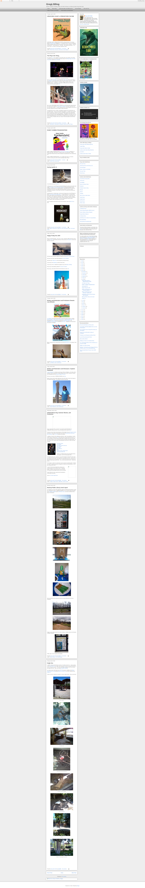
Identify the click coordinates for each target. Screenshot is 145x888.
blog (65, 376)
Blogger (78, 885)
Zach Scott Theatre (69, 124)
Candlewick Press (83, 208)
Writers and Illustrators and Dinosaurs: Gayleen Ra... (87, 292)
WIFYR (61, 670)
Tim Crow (56, 434)
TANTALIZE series (62, 491)
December (84, 271)
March (83, 304)
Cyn (53, 57)
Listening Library (83, 215)
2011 (82, 309)
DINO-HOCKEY (61, 319)
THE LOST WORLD (65, 258)
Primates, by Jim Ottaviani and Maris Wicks (87, 335)
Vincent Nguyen (65, 49)
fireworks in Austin (73, 432)
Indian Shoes (82, 197)
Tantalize (81, 193)
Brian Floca (72, 201)
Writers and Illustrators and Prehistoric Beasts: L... (87, 290)
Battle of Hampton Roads (70, 256)
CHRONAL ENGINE (52, 491)
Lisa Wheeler (49, 318)
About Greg (54, 8)
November (84, 273)
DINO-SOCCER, (56, 319)
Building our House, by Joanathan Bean (87, 340)
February (84, 306)
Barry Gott (53, 320)
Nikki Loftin (65, 79)
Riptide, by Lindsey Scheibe (85, 345)
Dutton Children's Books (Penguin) (86, 212)
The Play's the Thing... (53, 55)
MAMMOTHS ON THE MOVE (52, 321)
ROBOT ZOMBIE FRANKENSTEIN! (57, 130)
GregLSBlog (52, 4)
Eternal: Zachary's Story (84, 184)
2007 (82, 316)
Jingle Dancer (82, 199)
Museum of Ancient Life (62, 671)
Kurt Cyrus (63, 321)
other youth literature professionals (86, 237)
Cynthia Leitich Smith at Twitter (85, 153)
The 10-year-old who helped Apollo (55, 194)
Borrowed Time (82, 163)
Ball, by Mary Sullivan (84, 338)
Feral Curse (82, 180)
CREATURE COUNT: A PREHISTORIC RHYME (60, 16)
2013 (82, 268)
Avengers (51, 481)
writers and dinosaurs (57, 362)
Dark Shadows (59, 446)
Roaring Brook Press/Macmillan (85, 221)
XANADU (50, 80)
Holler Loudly (82, 202)
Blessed (81, 189)
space (69, 228)
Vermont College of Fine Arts (60, 374)
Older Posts (74, 872)
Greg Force (59, 228)
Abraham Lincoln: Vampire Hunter (62, 450)
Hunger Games (55, 481)
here (70, 430)
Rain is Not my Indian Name (85, 195)
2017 (82, 262)
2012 (82, 270)
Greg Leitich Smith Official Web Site (86, 144)
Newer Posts (49, 872)
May (83, 301)
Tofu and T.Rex (82, 171)
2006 (82, 317)
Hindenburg (55, 262)
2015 (82, 265)
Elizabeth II (70, 239)
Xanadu (64, 124)
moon (62, 228)
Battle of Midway (69, 264)
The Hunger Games (60, 443)
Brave (58, 449)
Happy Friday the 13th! (53, 235)
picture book (61, 49)
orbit (68, 268)
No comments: (64, 48)
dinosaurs (56, 49)
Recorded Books (83, 219)
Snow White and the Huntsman (62, 445)
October (83, 274)
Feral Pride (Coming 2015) (85, 178)
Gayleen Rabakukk (50, 372)
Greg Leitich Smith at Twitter (85, 148)
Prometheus (59, 447)
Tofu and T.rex (86, 8)
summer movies (65, 481)
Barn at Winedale (57, 59)
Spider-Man (60, 481)
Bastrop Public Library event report (57, 487)
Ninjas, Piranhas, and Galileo (53, 10)
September (84, 276)
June (83, 300)
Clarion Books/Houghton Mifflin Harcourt (87, 210)
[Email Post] (68, 48)
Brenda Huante (52, 49)
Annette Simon (62, 151)
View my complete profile (84, 24)
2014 (82, 267)
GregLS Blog (82, 146)
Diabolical (81, 186)
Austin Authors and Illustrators (67, 10)
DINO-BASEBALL (50, 319)
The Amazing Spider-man (61, 451)
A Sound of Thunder (63, 266)
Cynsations (82, 151)
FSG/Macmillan (52, 43)
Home (48, 8)
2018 (82, 260)
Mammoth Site (67, 342)
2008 (82, 314)
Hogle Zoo (50, 663)
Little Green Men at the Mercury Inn (66, 8)
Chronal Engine (78, 8)
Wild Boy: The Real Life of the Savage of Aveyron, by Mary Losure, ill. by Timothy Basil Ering (89, 348)
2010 (82, 311)
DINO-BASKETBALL (69, 319)
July (83, 279)
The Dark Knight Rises (54, 475)
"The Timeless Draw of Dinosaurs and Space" (56, 187)
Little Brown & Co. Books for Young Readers (88, 217)
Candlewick (67, 151)
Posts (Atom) (64, 876)
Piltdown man (54, 260)
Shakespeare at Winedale (61, 106)
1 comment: (64, 159)
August (83, 277)
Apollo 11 (51, 228)
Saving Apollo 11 (52, 167)
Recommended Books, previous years (87, 324)
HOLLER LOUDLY (67, 320)
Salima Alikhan (54, 79)
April (83, 303)
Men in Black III (59, 448)
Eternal (81, 191)
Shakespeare (52, 124)
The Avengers (59, 444)
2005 (82, 319)
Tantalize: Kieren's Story (84, 187)
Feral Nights (82, 182)
